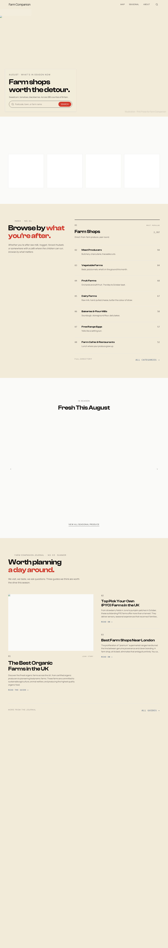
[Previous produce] (10, 469)
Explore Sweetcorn (92, 509)
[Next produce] (157, 469)
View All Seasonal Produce (84, 524)
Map (122, 4)
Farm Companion (20, 4)
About (146, 4)
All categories (148, 360)
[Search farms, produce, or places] (156, 4)
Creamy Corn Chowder (95, 501)
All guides (151, 710)
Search (65, 104)
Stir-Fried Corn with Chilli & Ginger (102, 495)
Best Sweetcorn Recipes (96, 488)
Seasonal (134, 4)
